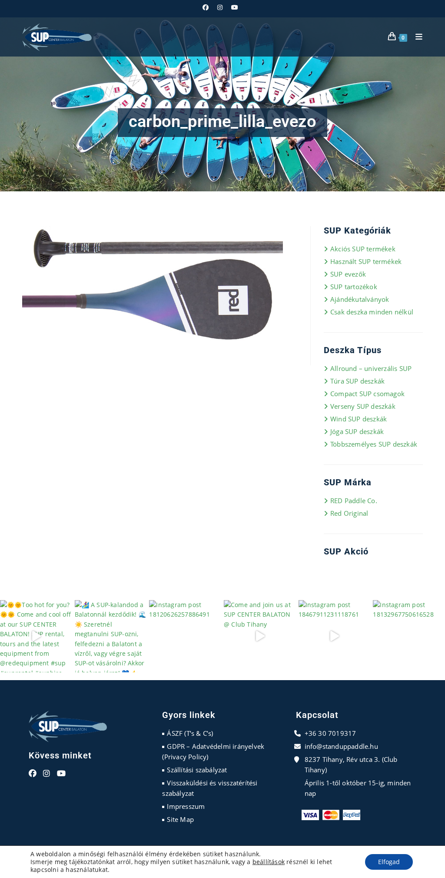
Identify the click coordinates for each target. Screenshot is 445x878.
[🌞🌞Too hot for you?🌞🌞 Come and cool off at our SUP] (36, 636)
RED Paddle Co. (353, 500)
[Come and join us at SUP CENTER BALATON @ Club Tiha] (260, 636)
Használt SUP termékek (366, 261)
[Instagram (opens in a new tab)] (220, 7)
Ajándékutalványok (359, 299)
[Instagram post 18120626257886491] (185, 636)
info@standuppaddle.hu (341, 746)
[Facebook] (33, 774)
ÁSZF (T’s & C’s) (190, 733)
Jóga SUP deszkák (357, 431)
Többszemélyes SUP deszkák (373, 444)
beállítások (268, 862)
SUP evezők (348, 274)
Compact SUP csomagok (367, 393)
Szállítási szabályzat (197, 769)
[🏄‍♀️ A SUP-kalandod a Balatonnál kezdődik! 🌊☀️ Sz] (111, 636)
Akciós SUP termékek (362, 248)
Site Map (180, 819)
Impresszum (186, 806)
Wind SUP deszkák (358, 418)
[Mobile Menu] (416, 36)
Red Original (349, 513)
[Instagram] (46, 774)
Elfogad (389, 862)
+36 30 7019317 (330, 733)
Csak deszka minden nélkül (371, 311)
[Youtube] (61, 774)
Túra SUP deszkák (357, 381)
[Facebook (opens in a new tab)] (208, 7)
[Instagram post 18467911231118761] (335, 636)
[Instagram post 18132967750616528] (409, 636)
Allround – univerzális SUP (371, 368)
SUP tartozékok (353, 286)
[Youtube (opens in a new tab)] (234, 7)
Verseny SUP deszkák (362, 406)
